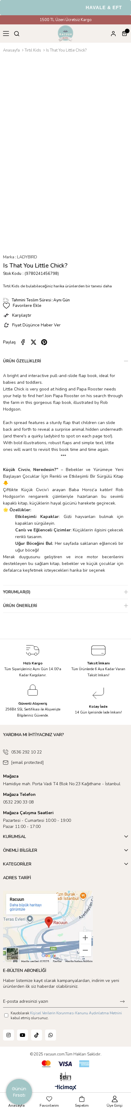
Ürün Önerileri (20, 606)
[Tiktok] (36, 1035)
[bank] (65, 1063)
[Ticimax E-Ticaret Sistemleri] (65, 1088)
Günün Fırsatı (19, 1092)
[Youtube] (22, 1035)
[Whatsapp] (50, 1035)
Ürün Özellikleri (22, 361)
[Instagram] (8, 1035)
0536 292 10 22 (26, 752)
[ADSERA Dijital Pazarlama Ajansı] (65, 1076)
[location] (48, 926)
